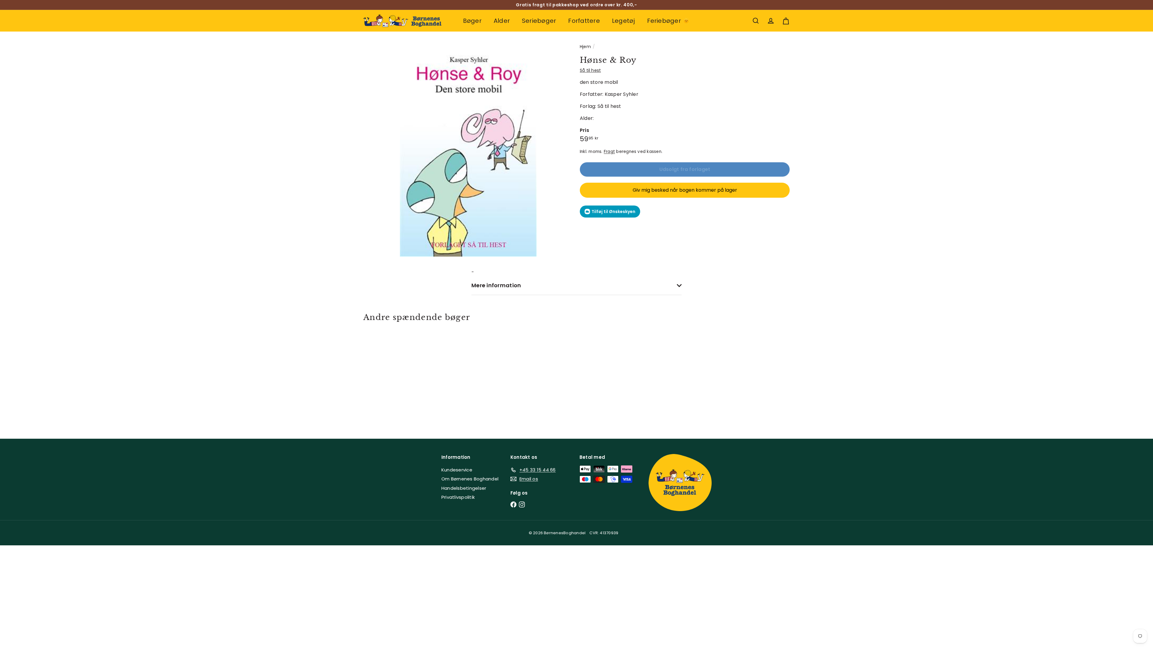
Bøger (472, 21)
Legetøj (623, 21)
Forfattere (584, 21)
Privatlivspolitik (458, 497)
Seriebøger (539, 21)
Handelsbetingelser (463, 488)
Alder (502, 21)
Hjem (585, 47)
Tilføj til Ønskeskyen (613, 212)
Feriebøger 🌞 (668, 21)
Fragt (609, 151)
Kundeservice (456, 470)
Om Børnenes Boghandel (469, 479)
